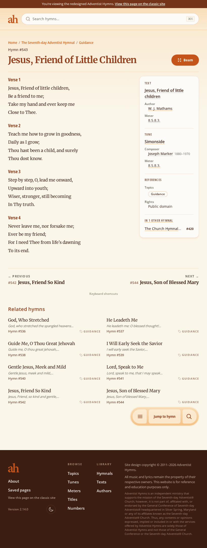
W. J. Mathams (160, 108)
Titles (72, 499)
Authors (104, 490)
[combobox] (108, 19)
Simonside (155, 141)
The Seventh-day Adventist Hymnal (48, 42)
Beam (188, 60)
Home (12, 42)
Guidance (86, 42)
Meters (74, 490)
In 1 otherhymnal (159, 220)
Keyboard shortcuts (103, 294)
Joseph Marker (160, 153)
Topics (73, 473)
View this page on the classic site (140, 4)
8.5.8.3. (154, 120)
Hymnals (105, 473)
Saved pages (19, 489)
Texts (101, 481)
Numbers (76, 508)
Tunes (73, 481)
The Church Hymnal (161, 228)
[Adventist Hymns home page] (13, 19)
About (13, 481)
